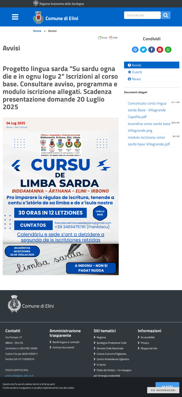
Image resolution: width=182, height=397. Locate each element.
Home (37, 30)
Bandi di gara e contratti (66, 342)
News (136, 79)
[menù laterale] (15, 16)
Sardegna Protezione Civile (112, 343)
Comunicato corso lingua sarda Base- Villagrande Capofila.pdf (147, 109)
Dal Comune (21, 127)
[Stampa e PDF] (108, 38)
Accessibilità (148, 337)
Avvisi (9, 127)
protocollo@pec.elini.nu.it (19, 376)
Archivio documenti (63, 347)
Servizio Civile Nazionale (110, 348)
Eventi (136, 72)
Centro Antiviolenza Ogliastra (113, 359)
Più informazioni (163, 390)
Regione (101, 337)
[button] (165, 15)
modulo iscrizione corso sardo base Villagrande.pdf (149, 140)
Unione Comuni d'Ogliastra (111, 354)
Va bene (167, 386)
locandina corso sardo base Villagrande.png (149, 127)
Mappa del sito (149, 348)
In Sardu (101, 365)
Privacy (145, 343)
